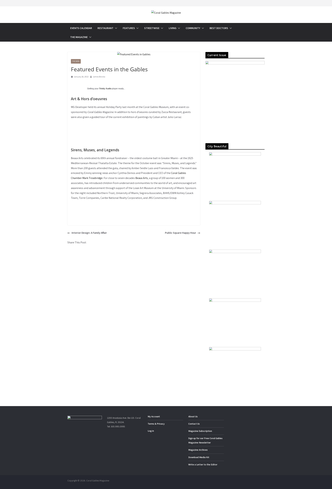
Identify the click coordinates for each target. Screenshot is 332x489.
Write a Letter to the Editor (202, 464)
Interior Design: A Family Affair (89, 233)
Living (172, 28)
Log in (151, 430)
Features (129, 28)
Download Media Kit (198, 457)
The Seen (75, 61)
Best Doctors (219, 28)
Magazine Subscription (200, 431)
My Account (154, 416)
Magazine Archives (198, 449)
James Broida (99, 76)
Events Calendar (81, 28)
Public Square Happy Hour (180, 233)
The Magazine (79, 37)
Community (193, 28)
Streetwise (151, 28)
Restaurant (105, 28)
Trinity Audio (105, 88)
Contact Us (194, 423)
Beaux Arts (141, 178)
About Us (193, 416)
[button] (115, 28)
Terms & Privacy (156, 423)
